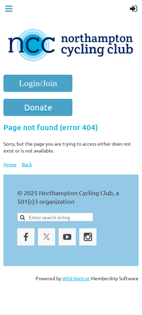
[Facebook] (25, 236)
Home (10, 164)
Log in (37, 83)
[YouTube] (67, 236)
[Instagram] (88, 236)
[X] (46, 236)
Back (27, 164)
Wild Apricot (76, 278)
